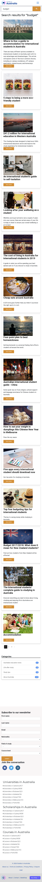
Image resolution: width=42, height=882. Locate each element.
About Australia (9, 677)
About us (5, 867)
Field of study (6, 744)
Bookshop (24, 878)
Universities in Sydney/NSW (13, 789)
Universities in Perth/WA (12, 803)
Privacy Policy (28, 867)
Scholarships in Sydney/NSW (13, 814)
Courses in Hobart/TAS (11, 847)
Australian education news (12, 663)
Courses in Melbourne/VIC (12, 850)
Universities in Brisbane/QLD (13, 791)
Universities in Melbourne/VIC (13, 800)
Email (3, 730)
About (10, 878)
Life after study (9, 667)
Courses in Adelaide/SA (12, 844)
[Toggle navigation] (37, 3)
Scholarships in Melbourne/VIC (14, 825)
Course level (6, 751)
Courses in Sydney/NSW (12, 838)
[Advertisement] (26, 693)
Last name (5, 723)
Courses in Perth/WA (11, 853)
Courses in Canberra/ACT (12, 836)
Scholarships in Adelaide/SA (13, 819)
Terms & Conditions (16, 867)
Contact (16, 878)
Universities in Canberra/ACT (13, 786)
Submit (7, 759)
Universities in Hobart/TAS (12, 797)
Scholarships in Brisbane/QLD (14, 816)
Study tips (7, 672)
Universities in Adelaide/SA (13, 794)
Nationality (5, 737)
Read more (9, 66)
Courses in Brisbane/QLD (12, 841)
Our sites (34, 878)
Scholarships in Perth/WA (12, 828)
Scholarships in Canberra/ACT (14, 811)
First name (5, 716)
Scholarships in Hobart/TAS (13, 822)
